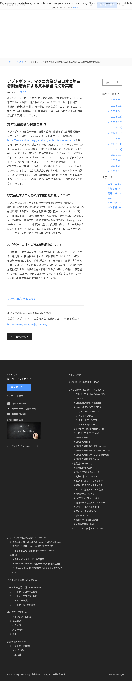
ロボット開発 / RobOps (86, 511)
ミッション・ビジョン (22, 616)
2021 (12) (115, 127)
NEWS (20, 62)
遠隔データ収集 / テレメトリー (90, 502)
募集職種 (16, 654)
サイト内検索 (17, 395)
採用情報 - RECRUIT (16, 641)
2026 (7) (114, 100)
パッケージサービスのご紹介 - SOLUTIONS (27, 537)
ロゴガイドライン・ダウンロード (23, 446)
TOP (9, 62)
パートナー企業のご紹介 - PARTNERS (24, 587)
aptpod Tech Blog (15, 419)
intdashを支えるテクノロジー (89, 407)
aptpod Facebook (19, 403)
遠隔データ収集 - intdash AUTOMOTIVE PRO (32, 546)
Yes (74, 7)
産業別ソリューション (84, 463)
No (78, 7)
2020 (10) (115, 133)
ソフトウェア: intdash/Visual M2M (90, 394)
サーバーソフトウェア (88, 411)
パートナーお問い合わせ (23, 604)
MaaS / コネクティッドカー (89, 472)
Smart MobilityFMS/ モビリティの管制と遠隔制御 (38, 563)
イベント (112, 202)
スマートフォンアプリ (88, 420)
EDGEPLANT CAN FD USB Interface (92, 454)
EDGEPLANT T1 (83, 437)
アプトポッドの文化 (21, 646)
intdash (79, 398)
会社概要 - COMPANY (17, 612)
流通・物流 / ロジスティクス (89, 485)
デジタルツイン (83, 515)
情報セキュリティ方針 (41, 674)
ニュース (112, 183)
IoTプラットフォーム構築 (88, 498)
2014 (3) (114, 165)
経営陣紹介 (17, 629)
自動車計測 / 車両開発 (86, 467)
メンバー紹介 (18, 650)
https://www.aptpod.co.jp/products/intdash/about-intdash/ (41, 140)
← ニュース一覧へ (19, 336)
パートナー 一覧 (20, 600)
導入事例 (112, 207)
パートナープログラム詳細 (24, 596)
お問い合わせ (20, 387)
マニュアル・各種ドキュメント (88, 528)
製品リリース (115, 193)
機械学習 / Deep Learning (87, 519)
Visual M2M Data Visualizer (88, 402)
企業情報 (16, 621)
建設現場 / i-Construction (87, 476)
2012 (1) (114, 171)
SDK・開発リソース (87, 424)
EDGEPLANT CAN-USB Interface (91, 446)
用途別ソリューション (84, 493)
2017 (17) (115, 149)
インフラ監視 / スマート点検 (89, 489)
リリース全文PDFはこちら (21, 298)
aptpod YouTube (18, 414)
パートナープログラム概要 (24, 591)
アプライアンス (85, 415)
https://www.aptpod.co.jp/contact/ (27, 324)
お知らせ (22, 92)
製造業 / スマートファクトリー (90, 480)
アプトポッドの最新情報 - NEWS (83, 382)
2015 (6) (114, 160)
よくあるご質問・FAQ (84, 524)
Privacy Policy (13, 674)
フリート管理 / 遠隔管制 (87, 506)
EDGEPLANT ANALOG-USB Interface (93, 450)
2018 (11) (115, 143)
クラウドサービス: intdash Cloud (89, 428)
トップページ (74, 374)
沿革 (14, 634)
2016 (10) (115, 154)
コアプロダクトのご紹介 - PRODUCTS (86, 389)
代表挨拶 (16, 625)
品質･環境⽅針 (59, 674)
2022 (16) (115, 122)
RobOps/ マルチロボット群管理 (29, 559)
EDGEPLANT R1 (83, 441)
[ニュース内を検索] (118, 82)
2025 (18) (115, 105)
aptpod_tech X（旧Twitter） (24, 408)
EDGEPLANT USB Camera (88, 459)
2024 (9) (114, 111)
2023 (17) (115, 116)
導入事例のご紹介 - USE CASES (22, 580)
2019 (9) (114, 138)
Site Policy (25, 674)
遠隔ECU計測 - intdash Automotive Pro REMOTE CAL (36, 542)
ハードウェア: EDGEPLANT (86, 433)
